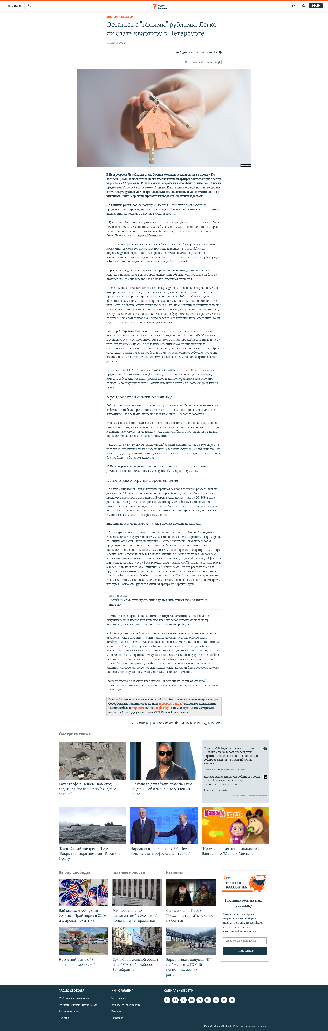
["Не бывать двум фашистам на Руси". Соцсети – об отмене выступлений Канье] (164, 761)
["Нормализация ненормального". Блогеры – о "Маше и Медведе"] (235, 825)
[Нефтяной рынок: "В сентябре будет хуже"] (83, 941)
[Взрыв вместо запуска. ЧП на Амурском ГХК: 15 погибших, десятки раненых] (191, 941)
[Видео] (293, 5)
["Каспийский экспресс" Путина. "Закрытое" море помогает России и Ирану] (92, 825)
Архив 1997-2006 (69, 1011)
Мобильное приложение (74, 998)
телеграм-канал (170, 703)
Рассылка (117, 1011)
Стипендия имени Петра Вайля (78, 1005)
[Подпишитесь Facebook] (175, 1000)
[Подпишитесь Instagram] (207, 1000)
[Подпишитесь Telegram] (199, 1000)
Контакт (64, 1018)
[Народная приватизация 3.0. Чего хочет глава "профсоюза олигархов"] (164, 825)
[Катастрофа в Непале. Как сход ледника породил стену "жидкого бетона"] (92, 761)
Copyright (117, 1018)
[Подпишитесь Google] (167, 1000)
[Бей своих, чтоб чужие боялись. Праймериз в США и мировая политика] (83, 892)
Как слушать (118, 998)
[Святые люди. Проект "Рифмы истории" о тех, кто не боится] (191, 892)
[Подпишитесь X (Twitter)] (183, 1000)
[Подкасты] (224, 1000)
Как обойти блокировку (125, 1005)
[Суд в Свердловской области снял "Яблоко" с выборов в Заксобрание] (137, 941)
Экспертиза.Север (119, 17)
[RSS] (216, 1000)
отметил (181, 370)
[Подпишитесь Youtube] (191, 1000)
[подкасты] (303, 5)
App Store (138, 708)
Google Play (161, 708)
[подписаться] (232, 1000)
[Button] (184, 52)
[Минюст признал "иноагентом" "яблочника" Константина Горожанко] (137, 892)
